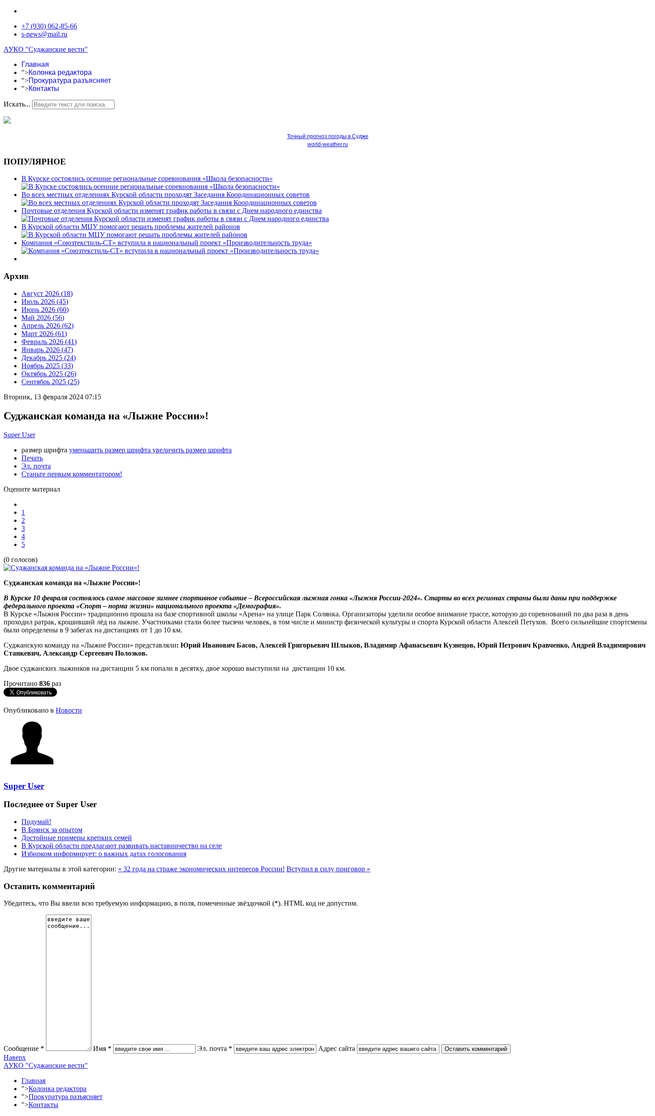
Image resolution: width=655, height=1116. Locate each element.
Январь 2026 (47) (47, 349)
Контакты (44, 88)
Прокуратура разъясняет (70, 80)
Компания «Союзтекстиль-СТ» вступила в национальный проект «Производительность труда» (166, 242)
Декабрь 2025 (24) (48, 357)
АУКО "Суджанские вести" (46, 49)
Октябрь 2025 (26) (48, 373)
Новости (69, 710)
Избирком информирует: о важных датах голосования (103, 854)
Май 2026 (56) (42, 317)
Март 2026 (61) (44, 333)
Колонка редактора (60, 72)
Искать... (17, 104)
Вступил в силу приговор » (328, 869)
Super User (19, 435)
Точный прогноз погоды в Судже (327, 136)
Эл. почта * (214, 1048)
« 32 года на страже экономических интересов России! (201, 869)
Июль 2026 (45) (44, 301)
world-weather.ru (327, 144)
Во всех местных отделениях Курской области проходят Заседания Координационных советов (165, 194)
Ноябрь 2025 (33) (47, 365)
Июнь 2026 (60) (45, 309)
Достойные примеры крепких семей (76, 837)
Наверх (15, 1057)
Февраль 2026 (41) (49, 341)
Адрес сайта (336, 1048)
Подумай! (36, 821)
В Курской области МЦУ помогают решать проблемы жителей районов (130, 226)
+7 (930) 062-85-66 (49, 26)
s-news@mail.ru (44, 34)
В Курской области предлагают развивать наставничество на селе (121, 845)
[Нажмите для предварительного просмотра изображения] (71, 567)
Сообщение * (24, 1048)
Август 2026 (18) (47, 293)
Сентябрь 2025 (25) (50, 382)
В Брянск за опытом (51, 829)
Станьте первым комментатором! (71, 474)
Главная (35, 64)
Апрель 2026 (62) (47, 325)
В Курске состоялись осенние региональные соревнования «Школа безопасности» (147, 178)
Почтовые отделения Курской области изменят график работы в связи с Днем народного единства (171, 210)
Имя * (102, 1048)
